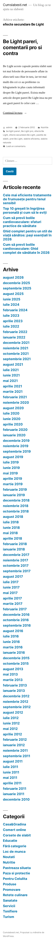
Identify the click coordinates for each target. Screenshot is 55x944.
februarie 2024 (15, 310)
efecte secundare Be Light (22, 135)
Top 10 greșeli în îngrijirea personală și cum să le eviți (25, 210)
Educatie (10, 841)
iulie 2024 (11, 305)
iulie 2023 (11, 316)
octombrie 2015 (16, 663)
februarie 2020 (15, 430)
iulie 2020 (11, 413)
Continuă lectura (15, 113)
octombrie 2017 (16, 566)
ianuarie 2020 (14, 435)
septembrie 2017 (17, 571)
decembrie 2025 (16, 283)
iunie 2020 (11, 419)
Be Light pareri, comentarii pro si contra (22, 47)
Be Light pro (27, 131)
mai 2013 (10, 674)
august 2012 (13, 712)
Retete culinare (15, 895)
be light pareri (13, 131)
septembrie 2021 (17, 359)
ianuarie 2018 (14, 549)
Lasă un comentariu (15, 146)
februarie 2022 (15, 332)
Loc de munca (14, 852)
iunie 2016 (11, 642)
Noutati (9, 857)
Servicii (9, 906)
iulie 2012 (11, 718)
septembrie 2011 (16, 756)
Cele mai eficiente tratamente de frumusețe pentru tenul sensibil (27, 199)
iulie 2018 (11, 522)
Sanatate (10, 900)
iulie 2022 (11, 326)
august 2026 (13, 277)
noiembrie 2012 (15, 702)
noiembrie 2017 (15, 560)
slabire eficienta (32, 139)
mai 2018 (10, 533)
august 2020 (13, 408)
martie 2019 (13, 484)
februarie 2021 (15, 397)
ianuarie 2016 (14, 653)
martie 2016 (13, 647)
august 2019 (13, 457)
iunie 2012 (11, 723)
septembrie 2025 (17, 288)
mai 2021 (10, 381)
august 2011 (13, 761)
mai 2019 (10, 473)
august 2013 (13, 669)
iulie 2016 (11, 636)
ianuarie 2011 (13, 794)
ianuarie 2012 (14, 745)
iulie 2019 (11, 462)
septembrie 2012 (17, 707)
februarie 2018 (15, 544)
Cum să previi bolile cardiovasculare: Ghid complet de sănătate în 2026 (26, 248)
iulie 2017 (11, 582)
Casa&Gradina (14, 824)
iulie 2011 (10, 767)
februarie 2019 (15, 490)
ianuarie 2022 (14, 337)
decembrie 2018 (16, 500)
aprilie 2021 (12, 386)
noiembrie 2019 (15, 446)
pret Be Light (16, 139)
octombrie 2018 (16, 511)
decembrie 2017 (16, 555)
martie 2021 (13, 392)
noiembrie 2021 (15, 348)
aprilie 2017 (12, 598)
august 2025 (13, 294)
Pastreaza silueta (17, 868)
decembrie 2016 (16, 615)
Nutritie (44, 127)
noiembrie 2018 (15, 506)
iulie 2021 (11, 370)
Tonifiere (10, 911)
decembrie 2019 (16, 441)
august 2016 (13, 631)
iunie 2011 (11, 772)
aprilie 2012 (12, 734)
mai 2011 (10, 778)
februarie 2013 (15, 685)
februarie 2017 (15, 609)
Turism (8, 917)
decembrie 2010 (16, 799)
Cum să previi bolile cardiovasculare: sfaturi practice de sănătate (22, 222)
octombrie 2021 (16, 354)
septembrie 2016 (17, 625)
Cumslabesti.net (15, 5)
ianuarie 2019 (14, 495)
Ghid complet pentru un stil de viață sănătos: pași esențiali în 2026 (27, 235)
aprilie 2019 (12, 479)
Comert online (14, 830)
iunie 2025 (11, 299)
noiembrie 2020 (16, 403)
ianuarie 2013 (14, 691)
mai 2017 (10, 593)
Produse (9, 884)
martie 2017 (12, 604)
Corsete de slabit (17, 835)
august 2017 (13, 576)
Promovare (11, 890)
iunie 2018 (11, 528)
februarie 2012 (15, 740)
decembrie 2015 (16, 658)
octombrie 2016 (16, 620)
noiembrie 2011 (15, 750)
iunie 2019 (11, 468)
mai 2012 (10, 729)
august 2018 (13, 517)
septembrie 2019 (17, 451)
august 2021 (13, 364)
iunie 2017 (11, 587)
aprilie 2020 (13, 424)
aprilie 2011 (12, 783)
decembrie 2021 (16, 343)
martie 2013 (13, 680)
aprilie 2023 (13, 321)
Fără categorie (14, 846)
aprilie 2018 (12, 538)
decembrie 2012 (16, 696)
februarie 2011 (14, 789)
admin (9, 127)
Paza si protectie (16, 873)
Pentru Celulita (15, 879)
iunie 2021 (11, 375)
